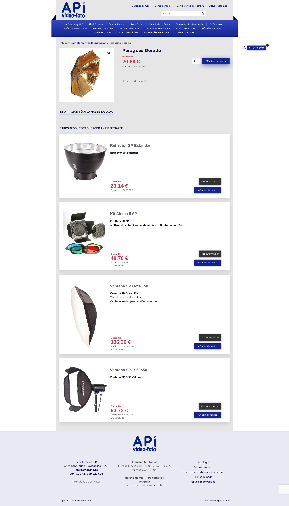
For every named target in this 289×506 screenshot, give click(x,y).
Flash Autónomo (117, 24)
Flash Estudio (96, 24)
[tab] (86, 112)
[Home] (73, 9)
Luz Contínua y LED (73, 24)
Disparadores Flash (129, 28)
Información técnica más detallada (86, 111)
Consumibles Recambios (156, 32)
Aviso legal (202, 462)
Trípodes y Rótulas (211, 28)
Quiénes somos (140, 6)
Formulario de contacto (86, 481)
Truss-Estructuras (184, 32)
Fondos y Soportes (103, 28)
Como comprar (203, 467)
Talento (226, 500)
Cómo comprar (163, 6)
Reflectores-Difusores (75, 28)
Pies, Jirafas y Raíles (159, 24)
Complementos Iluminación (190, 24)
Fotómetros (215, 24)
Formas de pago (202, 477)
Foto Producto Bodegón (157, 28)
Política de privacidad (203, 481)
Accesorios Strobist (186, 28)
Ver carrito (257, 48)
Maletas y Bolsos (104, 32)
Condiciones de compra (190, 6)
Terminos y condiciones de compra (202, 472)
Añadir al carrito (217, 61)
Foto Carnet (137, 24)
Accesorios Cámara (128, 32)
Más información (209, 181)
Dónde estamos (218, 6)
